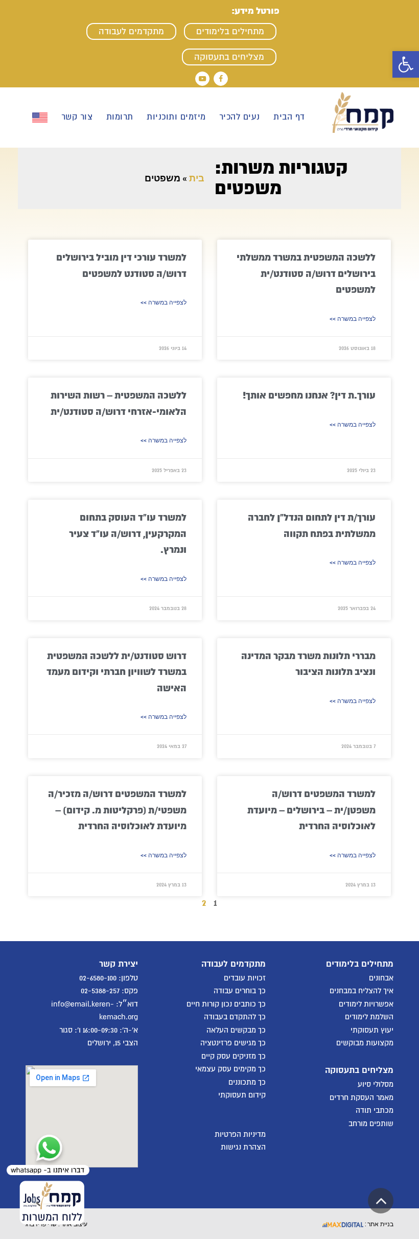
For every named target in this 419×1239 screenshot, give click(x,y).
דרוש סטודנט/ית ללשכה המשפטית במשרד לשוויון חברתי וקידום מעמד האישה (116, 672)
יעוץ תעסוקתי (372, 1030)
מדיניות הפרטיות (240, 1134)
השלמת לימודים (369, 1016)
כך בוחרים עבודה (240, 990)
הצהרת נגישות (243, 1147)
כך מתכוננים (247, 1082)
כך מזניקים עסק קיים (233, 1056)
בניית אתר (379, 1224)
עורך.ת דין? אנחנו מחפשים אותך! (309, 395)
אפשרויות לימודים (366, 1004)
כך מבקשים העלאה (236, 1030)
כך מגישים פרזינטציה (233, 1042)
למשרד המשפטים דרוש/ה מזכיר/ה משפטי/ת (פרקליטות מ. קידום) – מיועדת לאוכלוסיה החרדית (117, 810)
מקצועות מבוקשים (364, 1042)
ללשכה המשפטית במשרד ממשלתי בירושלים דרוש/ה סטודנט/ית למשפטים (306, 273)
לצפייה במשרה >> (353, 318)
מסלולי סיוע (375, 1084)
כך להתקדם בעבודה (235, 1016)
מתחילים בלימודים (230, 31)
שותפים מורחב (370, 1123)
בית (196, 178)
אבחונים (381, 978)
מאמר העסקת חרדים (361, 1097)
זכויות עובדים (245, 978)
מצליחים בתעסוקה (229, 57)
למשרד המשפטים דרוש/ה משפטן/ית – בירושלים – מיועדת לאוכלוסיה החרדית (311, 810)
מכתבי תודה (374, 1110)
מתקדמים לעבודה (131, 31)
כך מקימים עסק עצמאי (230, 1068)
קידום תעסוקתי (242, 1095)
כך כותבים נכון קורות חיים (226, 1004)
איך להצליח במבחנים (361, 990)
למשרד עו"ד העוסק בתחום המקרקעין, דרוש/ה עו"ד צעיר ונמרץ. (128, 533)
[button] (405, 64)
